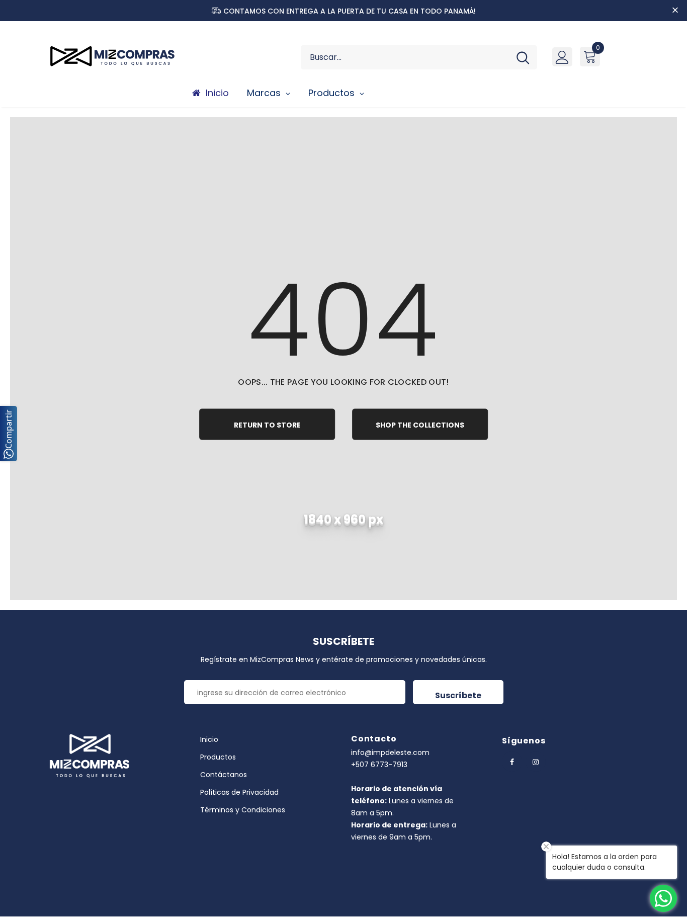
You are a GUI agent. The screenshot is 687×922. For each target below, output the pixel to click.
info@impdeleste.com (390, 752)
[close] (675, 11)
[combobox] (404, 57)
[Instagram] (536, 761)
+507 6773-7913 (379, 765)
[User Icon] (562, 56)
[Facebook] (512, 761)
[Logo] (117, 55)
